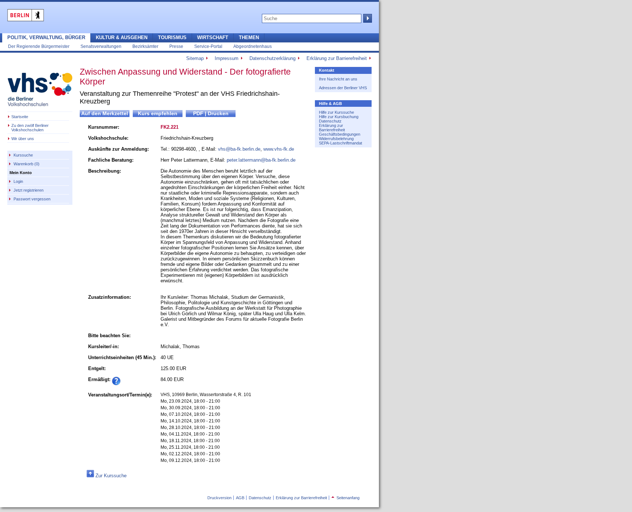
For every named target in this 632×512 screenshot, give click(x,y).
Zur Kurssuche (111, 475)
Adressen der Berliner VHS (343, 88)
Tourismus (172, 37)
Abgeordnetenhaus (252, 46)
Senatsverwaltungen (100, 46)
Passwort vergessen (32, 199)
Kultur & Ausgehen (121, 37)
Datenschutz (330, 121)
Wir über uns (22, 138)
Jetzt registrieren (29, 190)
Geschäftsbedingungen (339, 134)
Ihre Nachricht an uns (338, 79)
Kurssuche (23, 155)
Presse (176, 46)
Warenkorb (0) (27, 164)
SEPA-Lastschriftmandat (340, 143)
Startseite (19, 116)
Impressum (226, 58)
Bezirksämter (145, 46)
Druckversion (219, 498)
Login (18, 181)
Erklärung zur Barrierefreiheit (336, 58)
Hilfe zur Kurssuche (336, 112)
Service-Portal (208, 46)
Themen (249, 37)
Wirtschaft (212, 37)
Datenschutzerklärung (272, 58)
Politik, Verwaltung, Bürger (46, 37)
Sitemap (195, 58)
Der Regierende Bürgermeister (38, 46)
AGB (240, 498)
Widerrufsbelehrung (336, 138)
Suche (366, 18)
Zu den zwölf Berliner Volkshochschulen (30, 127)
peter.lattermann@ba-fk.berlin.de (261, 160)
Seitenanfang (345, 498)
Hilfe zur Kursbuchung (338, 116)
